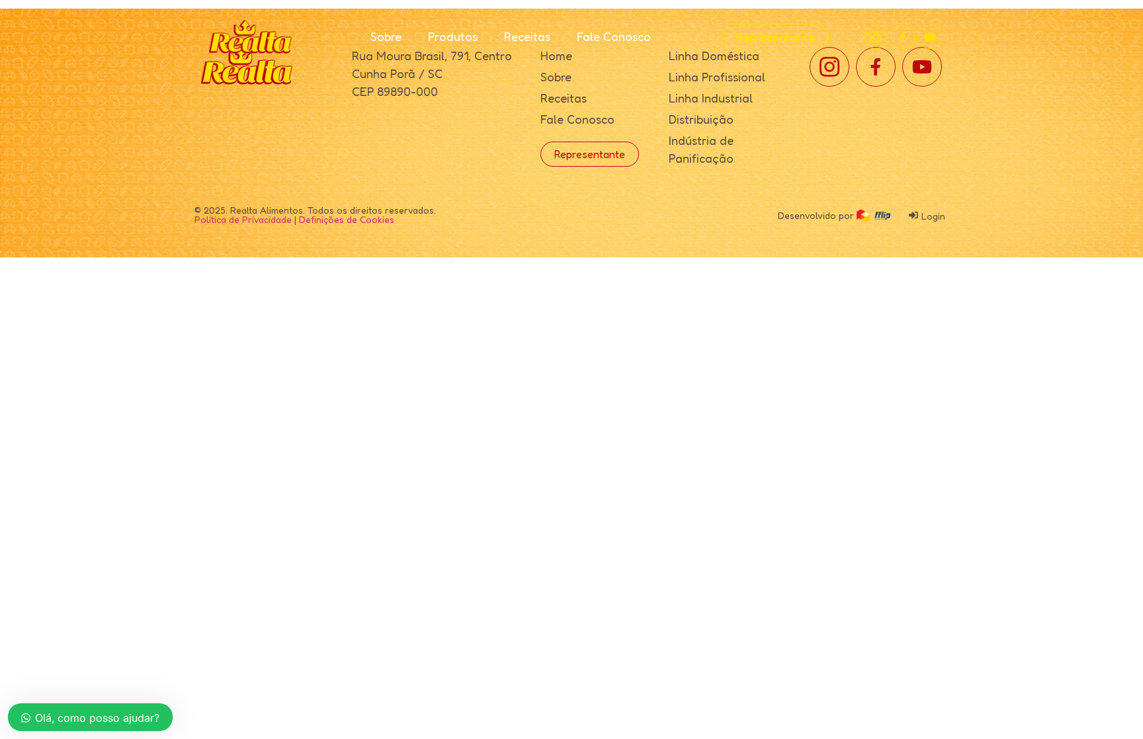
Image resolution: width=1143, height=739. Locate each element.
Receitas (527, 36)
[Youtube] (930, 37)
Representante (775, 37)
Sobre (386, 36)
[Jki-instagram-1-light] (876, 37)
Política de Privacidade (243, 219)
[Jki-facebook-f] (903, 37)
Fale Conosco (614, 36)
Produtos (453, 36)
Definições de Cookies (346, 219)
